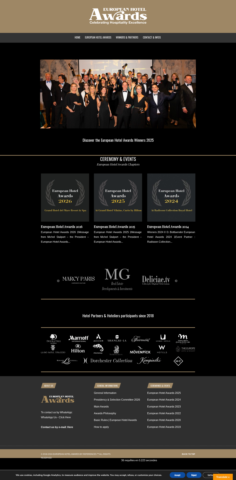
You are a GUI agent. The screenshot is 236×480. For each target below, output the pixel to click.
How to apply (101, 427)
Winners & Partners (127, 37)
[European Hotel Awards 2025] (118, 220)
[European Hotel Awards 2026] (65, 220)
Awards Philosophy (105, 413)
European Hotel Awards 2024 (168, 226)
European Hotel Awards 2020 (164, 420)
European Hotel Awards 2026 (62, 226)
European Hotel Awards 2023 (164, 406)
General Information (105, 393)
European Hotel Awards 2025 (114, 226)
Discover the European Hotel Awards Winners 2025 (118, 140)
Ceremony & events (118, 159)
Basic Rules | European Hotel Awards (115, 420)
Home (77, 37)
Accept (177, 475)
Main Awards (101, 406)
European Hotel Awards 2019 (164, 427)
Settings (211, 475)
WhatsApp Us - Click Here (56, 417)
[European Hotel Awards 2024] (171, 220)
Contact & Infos (152, 37)
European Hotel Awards (98, 37)
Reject (194, 475)
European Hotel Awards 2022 (164, 413)
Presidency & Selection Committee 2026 (117, 399)
